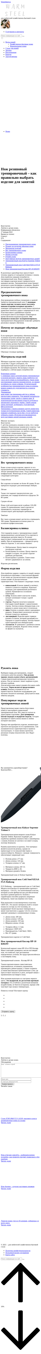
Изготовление (10, 52)
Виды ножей (10, 42)
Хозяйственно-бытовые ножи (21, 44)
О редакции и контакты (14, 32)
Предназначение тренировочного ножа (20, 244)
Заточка (8, 50)
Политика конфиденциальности (17, 1251)
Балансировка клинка (13, 252)
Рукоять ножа (10, 257)
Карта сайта (10, 1255)
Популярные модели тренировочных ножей (22, 259)
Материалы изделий (13, 248)
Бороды (8, 54)
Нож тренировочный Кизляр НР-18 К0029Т (22, 269)
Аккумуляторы (11, 56)
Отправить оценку (8, 1011)
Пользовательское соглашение (17, 1253)
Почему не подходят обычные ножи (19, 246)
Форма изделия (11, 254)
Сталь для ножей (12, 48)
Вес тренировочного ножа (15, 250)
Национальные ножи (18, 46)
